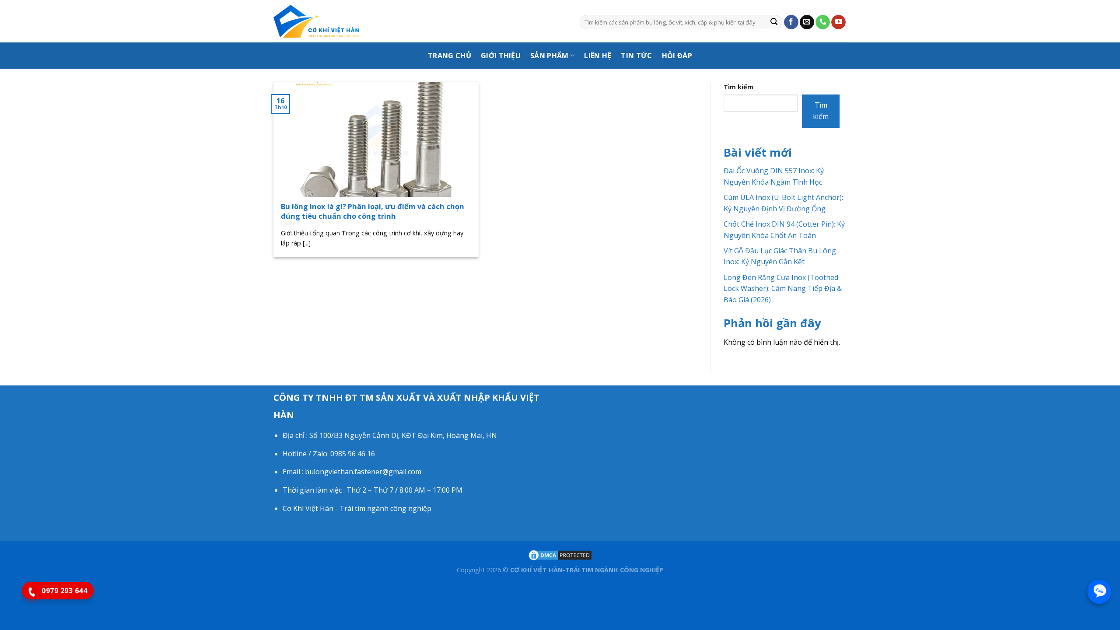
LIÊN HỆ (597, 55)
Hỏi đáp (677, 55)
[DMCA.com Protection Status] (560, 554)
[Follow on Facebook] (791, 22)
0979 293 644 (64, 590)
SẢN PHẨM (549, 55)
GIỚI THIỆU (501, 55)
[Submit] (773, 22)
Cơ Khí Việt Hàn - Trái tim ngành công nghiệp (357, 508)
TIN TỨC (636, 55)
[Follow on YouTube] (838, 22)
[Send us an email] (807, 22)
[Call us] (823, 22)
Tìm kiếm (738, 87)
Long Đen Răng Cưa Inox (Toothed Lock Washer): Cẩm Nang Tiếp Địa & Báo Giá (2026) (783, 288)
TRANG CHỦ (449, 55)
